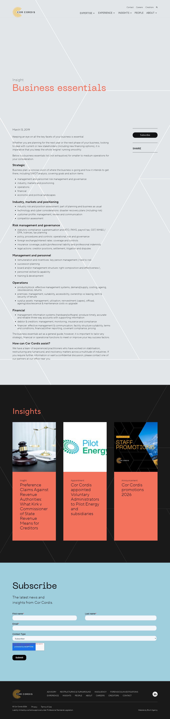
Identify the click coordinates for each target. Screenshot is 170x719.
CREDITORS (113, 696)
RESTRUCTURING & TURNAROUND (75, 692)
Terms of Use (46, 707)
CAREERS (100, 696)
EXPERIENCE (53, 696)
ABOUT (89, 696)
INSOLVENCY (101, 692)
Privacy (34, 707)
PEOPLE (139, 13)
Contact (130, 7)
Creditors (149, 7)
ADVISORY (51, 692)
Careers (139, 7)
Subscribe (145, 135)
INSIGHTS (67, 696)
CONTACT (127, 696)
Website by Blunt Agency (148, 710)
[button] (86, 13)
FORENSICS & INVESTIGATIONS (124, 692)
